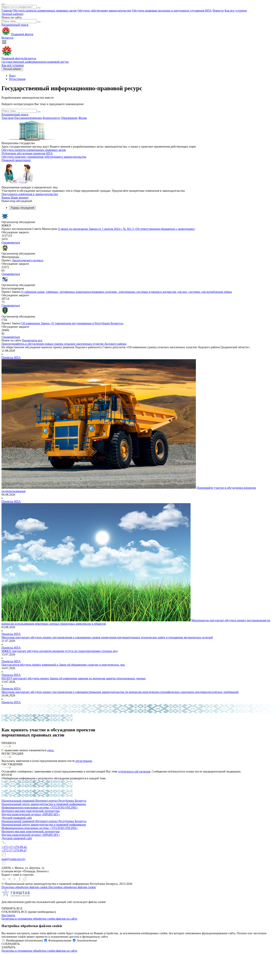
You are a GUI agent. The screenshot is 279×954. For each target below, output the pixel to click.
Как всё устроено (13, 65)
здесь (50, 750)
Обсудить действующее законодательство (104, 10)
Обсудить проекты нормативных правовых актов (45, 10)
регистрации (84, 760)
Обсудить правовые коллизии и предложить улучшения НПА (172, 10)
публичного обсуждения (134, 771)
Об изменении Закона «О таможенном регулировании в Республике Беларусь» (72, 323)
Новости (218, 10)
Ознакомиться (11, 242)
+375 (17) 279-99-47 (14, 850)
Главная (7, 10)
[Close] (3, 4)
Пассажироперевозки (28, 117)
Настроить (8, 915)
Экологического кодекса (27, 260)
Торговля (7, 117)
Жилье (82, 117)
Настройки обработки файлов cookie (72, 887)
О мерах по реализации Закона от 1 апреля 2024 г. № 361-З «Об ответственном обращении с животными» (126, 228)
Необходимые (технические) (24, 940)
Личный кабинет (13, 14)
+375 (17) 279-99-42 (14, 847)
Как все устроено (236, 10)
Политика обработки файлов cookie (25, 887)
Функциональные (59, 940)
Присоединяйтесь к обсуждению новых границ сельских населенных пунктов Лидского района (64, 343)
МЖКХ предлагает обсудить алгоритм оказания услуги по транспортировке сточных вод (60, 651)
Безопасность (51, 117)
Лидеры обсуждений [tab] (22, 207)
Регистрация (17, 79)
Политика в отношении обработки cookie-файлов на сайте (39, 918)
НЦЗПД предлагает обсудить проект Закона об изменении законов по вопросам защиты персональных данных (74, 678)
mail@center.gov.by (13, 859)
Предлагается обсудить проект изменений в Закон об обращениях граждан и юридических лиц (63, 664)
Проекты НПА (11, 357)
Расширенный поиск (15, 24)
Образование (69, 117)
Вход (12, 75)
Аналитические (87, 940)
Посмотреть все (32, 340)
